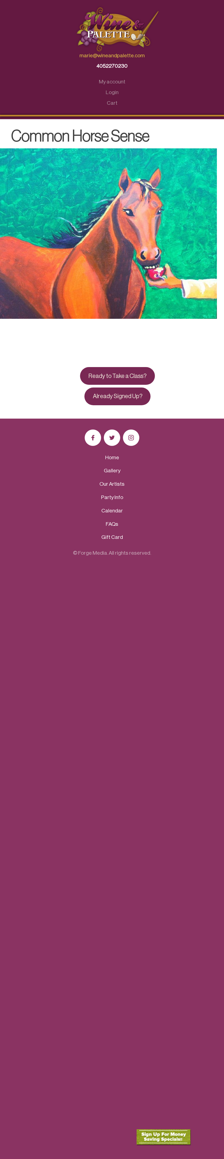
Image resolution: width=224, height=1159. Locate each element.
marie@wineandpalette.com (112, 55)
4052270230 (112, 65)
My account (112, 81)
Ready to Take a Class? (117, 376)
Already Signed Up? (117, 396)
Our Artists (112, 484)
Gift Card (112, 537)
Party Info (112, 497)
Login (112, 92)
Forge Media (92, 553)
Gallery (112, 470)
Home (112, 457)
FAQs (112, 524)
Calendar (112, 510)
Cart (112, 103)
